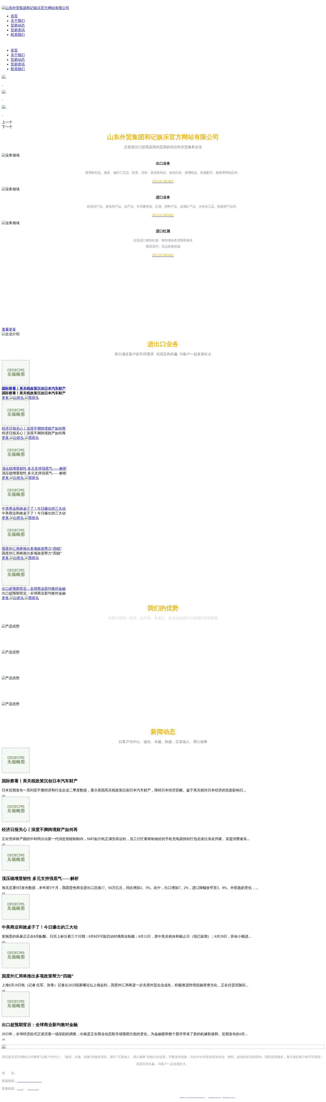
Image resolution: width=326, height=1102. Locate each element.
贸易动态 (18, 25)
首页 (14, 16)
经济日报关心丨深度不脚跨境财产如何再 (34, 428)
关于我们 (18, 21)
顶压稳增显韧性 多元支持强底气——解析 (34, 468)
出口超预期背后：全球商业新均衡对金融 (34, 588)
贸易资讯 (18, 30)
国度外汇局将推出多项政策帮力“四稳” (32, 548)
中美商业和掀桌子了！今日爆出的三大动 (34, 508)
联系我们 (18, 35)
